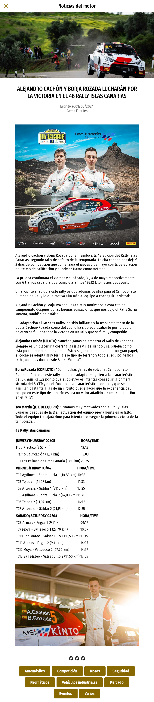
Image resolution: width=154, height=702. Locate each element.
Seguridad (121, 671)
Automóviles (34, 671)
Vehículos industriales (79, 682)
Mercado (116, 682)
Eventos (66, 693)
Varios (89, 693)
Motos (95, 671)
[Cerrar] (6, 6)
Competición (67, 671)
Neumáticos (40, 682)
